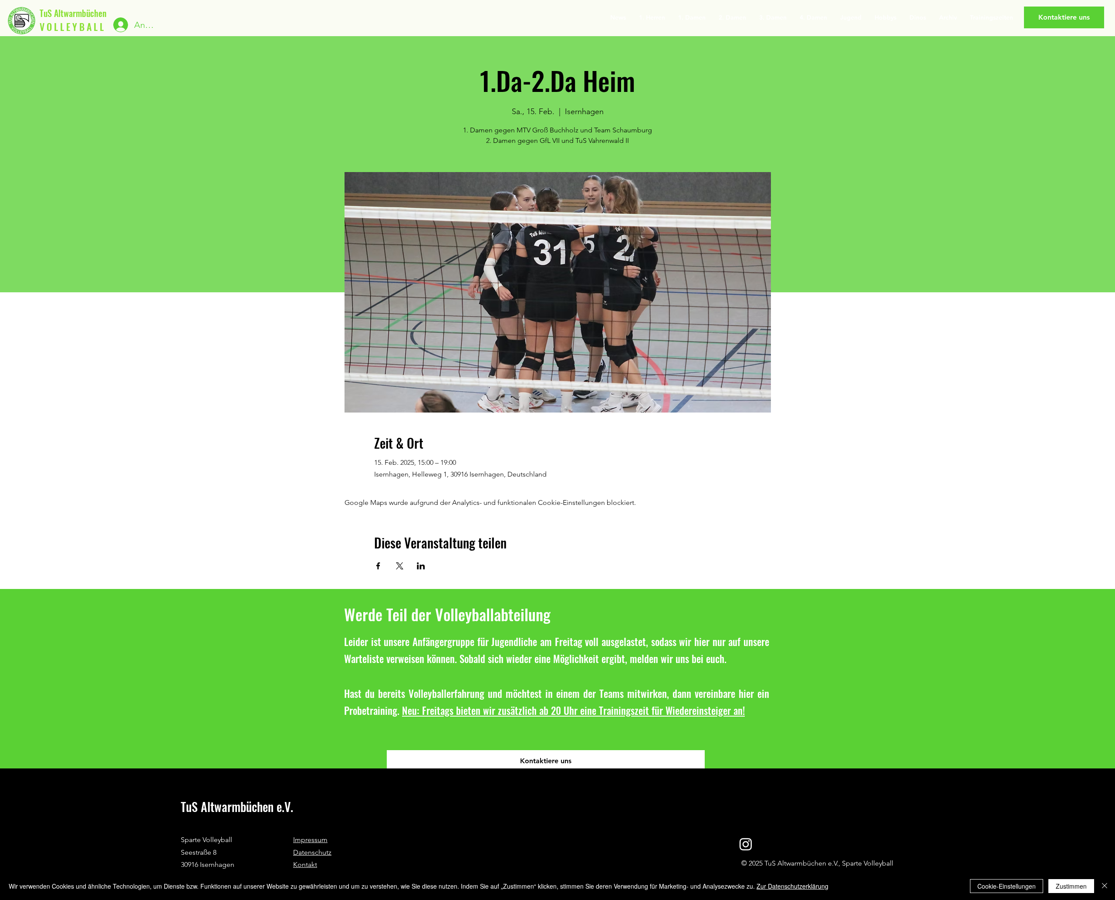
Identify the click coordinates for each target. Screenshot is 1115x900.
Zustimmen (1071, 886)
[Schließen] (1104, 886)
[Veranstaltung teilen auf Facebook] (378, 565)
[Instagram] (745, 844)
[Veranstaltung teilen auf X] (399, 565)
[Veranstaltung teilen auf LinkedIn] (421, 565)
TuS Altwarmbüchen (73, 13)
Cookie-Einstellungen (1006, 886)
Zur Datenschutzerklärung (792, 886)
